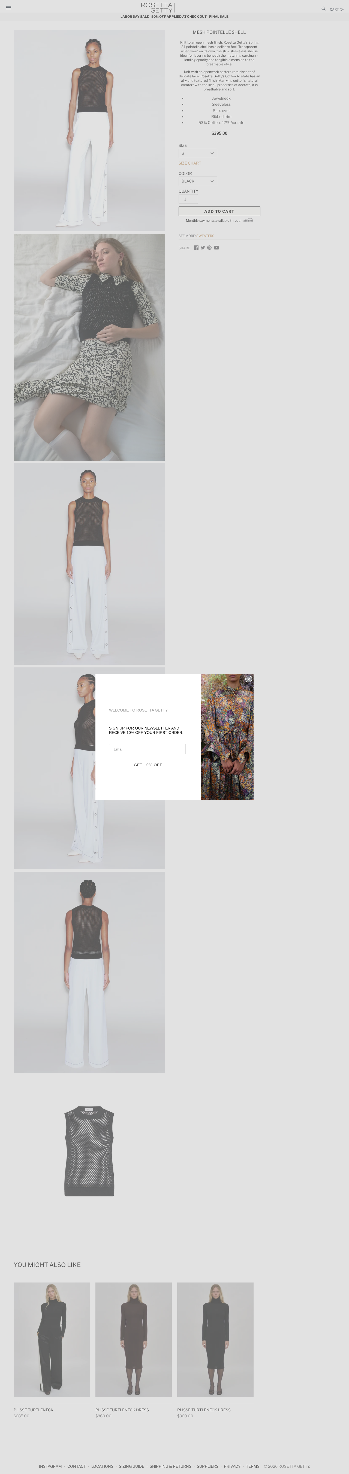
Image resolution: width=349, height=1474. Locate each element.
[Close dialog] (248, 679)
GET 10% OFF (148, 765)
